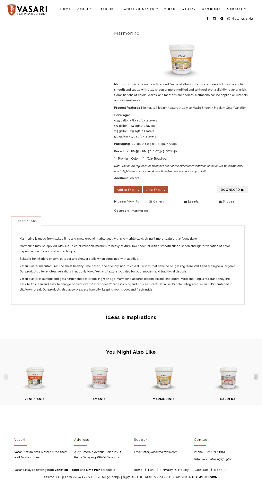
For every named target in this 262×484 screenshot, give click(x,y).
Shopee (228, 201)
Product (106, 8)
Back (219, 469)
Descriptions (26, 221)
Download (211, 8)
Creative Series (139, 8)
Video (169, 8)
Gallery (189, 8)
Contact (235, 8)
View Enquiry (156, 189)
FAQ (151, 469)
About (83, 8)
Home (65, 8)
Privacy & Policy (174, 469)
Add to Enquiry (128, 189)
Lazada (193, 201)
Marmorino (140, 210)
